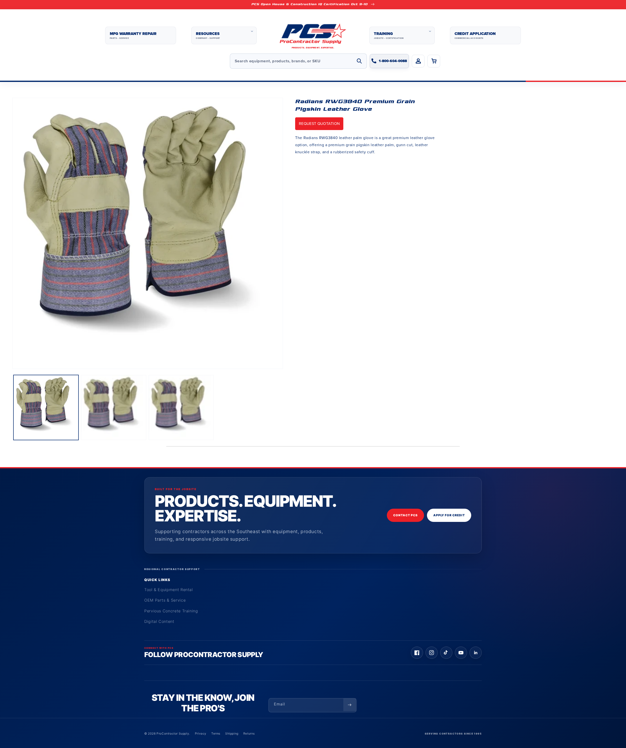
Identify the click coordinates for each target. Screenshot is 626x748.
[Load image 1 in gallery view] (45, 407)
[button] (224, 35)
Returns (249, 733)
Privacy (200, 733)
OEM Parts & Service (165, 600)
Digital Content (159, 621)
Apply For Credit (449, 515)
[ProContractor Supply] (313, 35)
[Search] (359, 61)
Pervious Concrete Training (171, 610)
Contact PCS (405, 515)
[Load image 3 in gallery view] (181, 407)
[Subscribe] (349, 704)
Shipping (231, 733)
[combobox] (298, 61)
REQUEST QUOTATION (319, 123)
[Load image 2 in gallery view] (113, 407)
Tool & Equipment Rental (168, 589)
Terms (215, 733)
